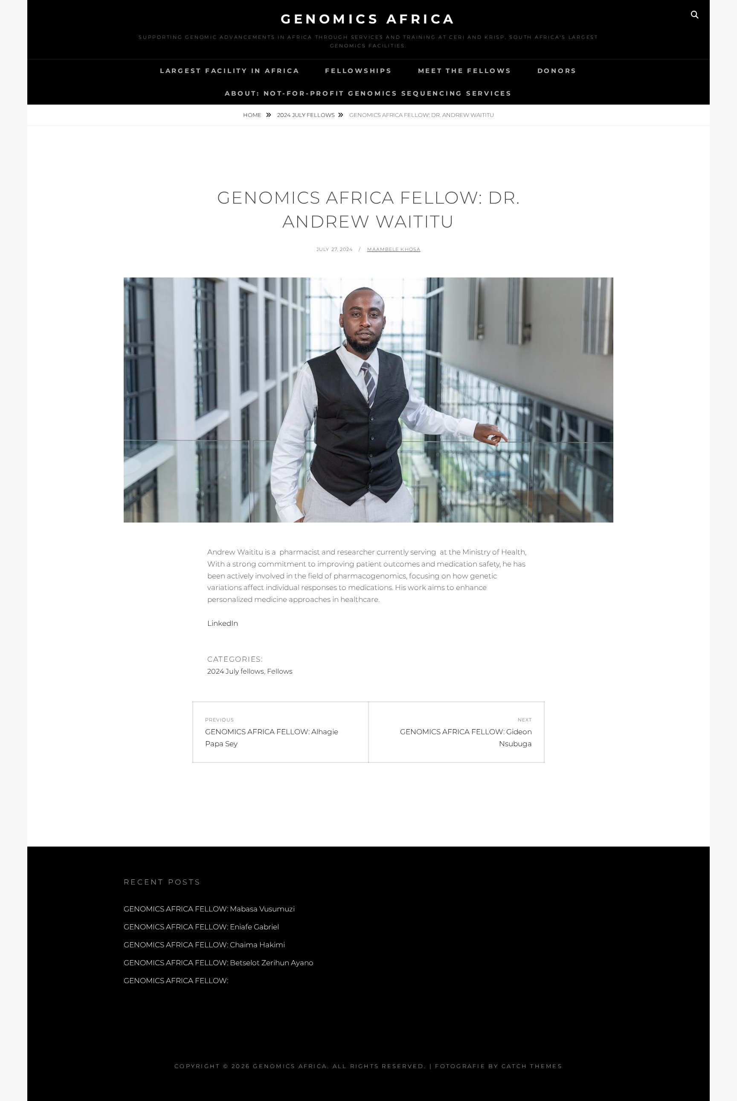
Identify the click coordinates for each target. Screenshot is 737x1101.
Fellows (280, 671)
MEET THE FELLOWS (465, 71)
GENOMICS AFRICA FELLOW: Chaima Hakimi (204, 944)
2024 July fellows (306, 114)
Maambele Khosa (394, 249)
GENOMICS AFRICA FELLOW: (176, 980)
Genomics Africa (368, 19)
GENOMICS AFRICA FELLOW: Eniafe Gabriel (201, 927)
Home (253, 114)
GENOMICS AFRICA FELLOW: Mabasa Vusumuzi (209, 909)
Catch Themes (532, 1066)
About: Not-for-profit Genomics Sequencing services (368, 93)
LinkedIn (222, 623)
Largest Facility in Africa (230, 71)
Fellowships (358, 71)
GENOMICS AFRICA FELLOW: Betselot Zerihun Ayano (218, 962)
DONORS (557, 71)
